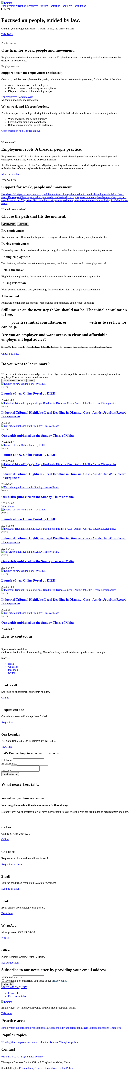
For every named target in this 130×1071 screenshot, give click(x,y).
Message (6, 770)
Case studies (9, 380)
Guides (21, 380)
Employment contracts (28, 1042)
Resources (32, 5)
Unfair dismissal (49, 1042)
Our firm (43, 5)
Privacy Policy (27, 1068)
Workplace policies (69, 1042)
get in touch (78, 322)
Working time (8, 1042)
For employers (25, 96)
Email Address (9, 763)
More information (10, 174)
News (30, 380)
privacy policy (59, 980)
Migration (21, 5)
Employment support (12, 1027)
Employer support (34, 1027)
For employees (9, 96)
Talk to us (6, 1013)
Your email (7, 977)
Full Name (7, 760)
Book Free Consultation (73, 5)
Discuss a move (32, 130)
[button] (7, 34)
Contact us (54, 5)
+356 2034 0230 (10, 1056)
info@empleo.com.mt (31, 1056)
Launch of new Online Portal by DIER (28, 393)
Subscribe (8, 984)
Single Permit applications (95, 1027)
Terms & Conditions (46, 1068)
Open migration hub (12, 130)
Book (5, 322)
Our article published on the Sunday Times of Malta (37, 435)
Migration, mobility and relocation (62, 1027)
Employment (8, 5)
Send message (10, 774)
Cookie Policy (65, 1068)
